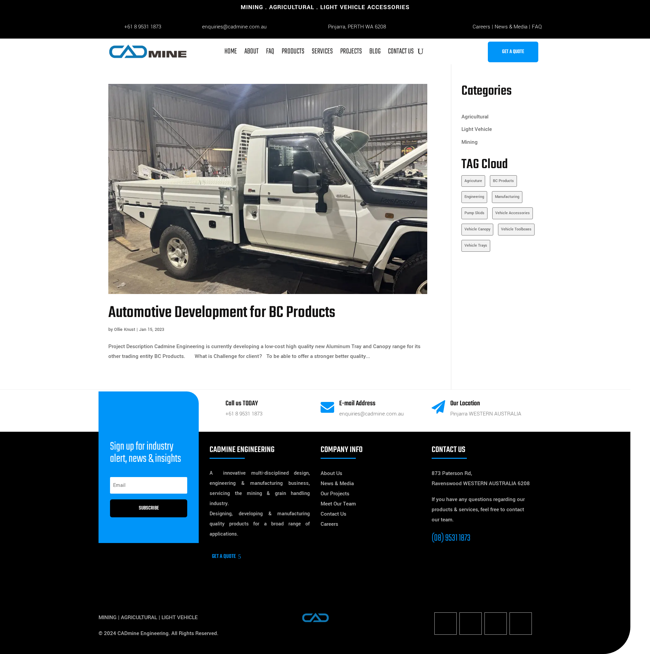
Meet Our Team (338, 504)
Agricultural (475, 116)
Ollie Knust (124, 329)
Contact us (401, 51)
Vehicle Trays (475, 245)
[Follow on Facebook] (445, 623)
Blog (375, 51)
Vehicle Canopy (477, 229)
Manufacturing (507, 196)
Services (322, 51)
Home (230, 51)
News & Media (511, 26)
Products (293, 51)
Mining (469, 142)
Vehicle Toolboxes (516, 229)
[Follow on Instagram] (495, 623)
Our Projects (335, 493)
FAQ (537, 26)
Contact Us (333, 514)
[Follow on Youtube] (521, 623)
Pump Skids (474, 213)
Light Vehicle (476, 129)
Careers (481, 26)
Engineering (474, 196)
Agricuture (473, 180)
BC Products (503, 180)
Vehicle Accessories (512, 213)
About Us (331, 473)
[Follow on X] (470, 623)
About (251, 51)
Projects (351, 51)
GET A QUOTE (513, 52)
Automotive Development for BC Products (221, 312)
